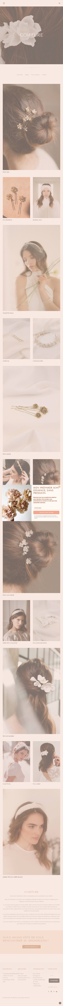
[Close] (59, 487)
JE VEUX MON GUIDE (46, 512)
